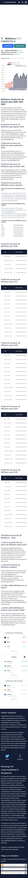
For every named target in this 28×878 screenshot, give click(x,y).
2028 (18, 58)
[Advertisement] (14, 15)
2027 (15, 58)
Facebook (20, 759)
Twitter (7, 759)
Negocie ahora (20, 45)
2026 (12, 58)
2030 (23, 58)
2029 (21, 58)
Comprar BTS (8, 45)
